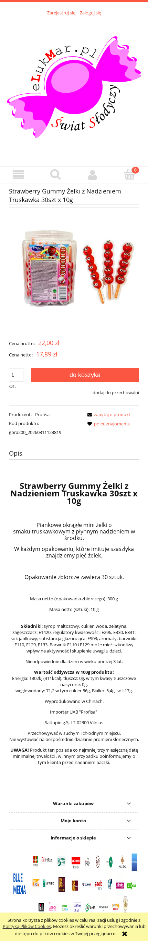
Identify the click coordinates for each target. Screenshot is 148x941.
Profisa (42, 414)
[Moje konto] (92, 175)
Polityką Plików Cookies (27, 926)
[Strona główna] (74, 87)
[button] (18, 175)
